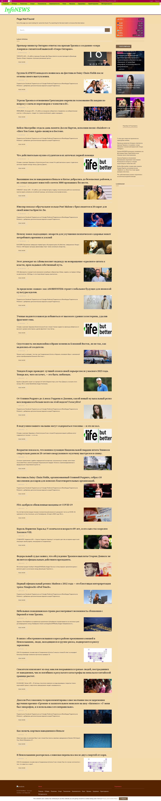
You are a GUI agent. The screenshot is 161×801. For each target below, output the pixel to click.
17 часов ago (22, 241)
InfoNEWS (17, 10)
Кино (64, 4)
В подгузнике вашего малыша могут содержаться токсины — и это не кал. (58, 426)
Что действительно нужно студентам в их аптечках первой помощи (55, 155)
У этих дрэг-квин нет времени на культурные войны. (128, 139)
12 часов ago (22, 159)
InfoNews (23, 790)
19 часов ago (22, 296)
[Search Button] (107, 30)
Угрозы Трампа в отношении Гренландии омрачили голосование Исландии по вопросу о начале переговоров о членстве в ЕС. (129, 160)
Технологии (42, 4)
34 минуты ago (22, 52)
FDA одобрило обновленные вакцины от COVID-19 (44, 504)
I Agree (123, 799)
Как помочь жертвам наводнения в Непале (40, 731)
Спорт (32, 4)
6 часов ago (21, 107)
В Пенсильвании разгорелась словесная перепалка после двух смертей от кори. (62, 755)
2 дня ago (21, 618)
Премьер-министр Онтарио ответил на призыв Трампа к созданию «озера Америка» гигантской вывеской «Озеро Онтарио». (130, 146)
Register (157, 1)
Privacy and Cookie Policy (109, 799)
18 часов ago (22, 268)
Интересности (106, 4)
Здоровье (81, 4)
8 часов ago (21, 135)
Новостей (27, 793)
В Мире (14, 4)
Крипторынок (93, 4)
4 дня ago (121, 92)
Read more (21, 62)
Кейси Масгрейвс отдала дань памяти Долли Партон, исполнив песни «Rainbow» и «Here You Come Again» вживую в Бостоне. (129, 169)
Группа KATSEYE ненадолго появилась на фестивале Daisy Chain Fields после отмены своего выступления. (130, 153)
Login (151, 1)
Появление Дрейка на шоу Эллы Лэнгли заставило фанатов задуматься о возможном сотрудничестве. (129, 109)
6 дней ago (121, 115)
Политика (23, 4)
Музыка (72, 4)
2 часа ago (21, 80)
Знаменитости (54, 4)
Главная (6, 4)
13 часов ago (22, 214)
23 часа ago (21, 323)
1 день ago (21, 378)
